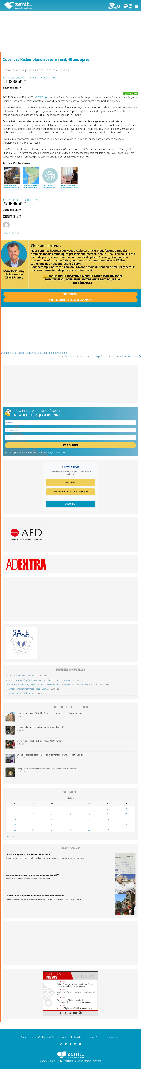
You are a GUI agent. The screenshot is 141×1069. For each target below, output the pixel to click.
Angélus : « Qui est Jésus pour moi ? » (21, 676)
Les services (62, 1037)
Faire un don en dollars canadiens (70, 299)
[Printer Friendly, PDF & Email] (130, 93)
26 (33, 830)
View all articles (11, 233)
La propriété (48, 1037)
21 (70, 825)
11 (15, 819)
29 (89, 830)
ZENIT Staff (30, 78)
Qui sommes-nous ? (30, 1037)
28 (70, 830)
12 (33, 819)
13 (52, 819)
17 (126, 819)
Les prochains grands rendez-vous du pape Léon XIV (32, 875)
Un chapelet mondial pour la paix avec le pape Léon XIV (40, 727)
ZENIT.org (41, 97)
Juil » (13, 836)
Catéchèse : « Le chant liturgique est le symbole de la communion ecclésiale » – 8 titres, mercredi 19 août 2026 (53, 684)
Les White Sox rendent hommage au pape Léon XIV (27, 689)
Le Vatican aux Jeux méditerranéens (21, 693)
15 (89, 819)
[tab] (56, 976)
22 (89, 825)
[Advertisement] (70, 31)
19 (33, 825)
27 (52, 830)
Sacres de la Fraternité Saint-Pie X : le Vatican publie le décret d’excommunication (51, 713)
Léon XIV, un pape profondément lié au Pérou (28, 854)
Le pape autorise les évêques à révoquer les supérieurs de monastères (47, 769)
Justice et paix (47, 78)
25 (15, 830)
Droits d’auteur (96, 1037)
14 (70, 819)
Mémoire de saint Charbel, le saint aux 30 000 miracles (40, 741)
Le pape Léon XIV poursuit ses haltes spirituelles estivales (35, 895)
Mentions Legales (78, 1037)
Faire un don (70, 294)
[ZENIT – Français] (39, 5)
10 (126, 814)
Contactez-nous (112, 1037)
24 (126, 825)
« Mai (8, 836)
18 (15, 825)
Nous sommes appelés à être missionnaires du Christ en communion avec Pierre (41, 680)
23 (107, 825)
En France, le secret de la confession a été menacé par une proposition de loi (50, 755)
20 (52, 825)
